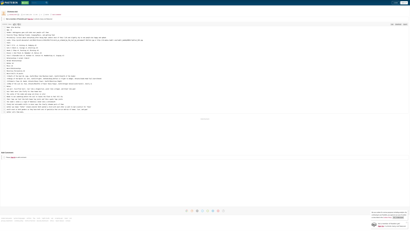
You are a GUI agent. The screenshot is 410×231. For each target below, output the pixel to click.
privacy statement (7, 221)
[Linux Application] (223, 211)
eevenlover (13, 14)
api (52, 218)
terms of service (30, 221)
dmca (52, 221)
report (405, 24)
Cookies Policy (387, 217)
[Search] (46, 2)
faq (34, 218)
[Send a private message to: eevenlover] (18, 14)
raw (392, 24)
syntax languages (19, 218)
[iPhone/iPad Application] (197, 211)
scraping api (59, 218)
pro (71, 218)
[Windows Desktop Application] (202, 211)
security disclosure (42, 221)
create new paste (6, 218)
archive (29, 218)
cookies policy (18, 221)
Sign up (404, 3)
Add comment (56, 14)
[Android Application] (207, 211)
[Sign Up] (374, 225)
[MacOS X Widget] (213, 211)
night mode (45, 218)
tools (38, 218)
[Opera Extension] (218, 211)
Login (396, 3)
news (66, 218)
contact (68, 221)
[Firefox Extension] (192, 211)
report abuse (60, 221)
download (398, 24)
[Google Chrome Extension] (186, 211)
